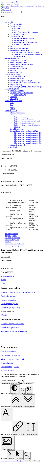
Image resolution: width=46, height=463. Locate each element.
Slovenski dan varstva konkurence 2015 (28, 143)
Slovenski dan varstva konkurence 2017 (28, 139)
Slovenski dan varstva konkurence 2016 (28, 141)
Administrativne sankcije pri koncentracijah (25, 83)
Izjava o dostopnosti (7, 461)
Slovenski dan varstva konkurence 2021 (28, 133)
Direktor (17, 28)
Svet (15, 30)
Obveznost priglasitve (17, 76)
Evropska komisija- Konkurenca (12, 324)
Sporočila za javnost (17, 129)
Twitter (3, 280)
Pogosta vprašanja (16, 72)
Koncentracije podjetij (13, 74)
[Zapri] (23, 380)
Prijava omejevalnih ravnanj (24, 119)
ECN (12, 103)
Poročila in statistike (17, 91)
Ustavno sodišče (6, 367)
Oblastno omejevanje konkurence (26, 42)
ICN (11, 105)
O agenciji (9, 22)
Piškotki (4, 315)
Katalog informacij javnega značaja (26, 52)
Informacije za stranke (17, 113)
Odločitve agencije (16, 66)
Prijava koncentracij (21, 117)
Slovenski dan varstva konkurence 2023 (24, 131)
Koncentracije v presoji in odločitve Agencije (26, 87)
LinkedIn (4, 284)
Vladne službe (21, 359)
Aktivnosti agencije (12, 89)
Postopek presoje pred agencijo (21, 81)
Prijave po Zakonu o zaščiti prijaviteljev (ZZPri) (18, 292)
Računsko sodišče (7, 371)
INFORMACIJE (11, 111)
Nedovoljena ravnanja (22, 44)
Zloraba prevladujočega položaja (21, 64)
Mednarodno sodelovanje (14, 101)
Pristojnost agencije (16, 36)
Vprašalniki (14, 147)
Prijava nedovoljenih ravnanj (24, 123)
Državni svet (16, 355)
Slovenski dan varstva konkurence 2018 (28, 137)
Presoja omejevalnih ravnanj (24, 38)
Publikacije (14, 99)
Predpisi (13, 46)
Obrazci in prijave (16, 115)
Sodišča (16, 367)
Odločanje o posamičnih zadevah (26, 32)
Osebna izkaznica (16, 24)
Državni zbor (5, 355)
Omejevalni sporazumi (18, 60)
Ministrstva (10, 359)
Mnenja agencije (20, 95)
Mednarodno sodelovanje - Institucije (14, 331)
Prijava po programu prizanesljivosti (27, 121)
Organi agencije (15, 26)
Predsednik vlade (7, 363)
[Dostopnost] (6, 10)
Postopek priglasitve (17, 78)
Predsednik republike (8, 351)
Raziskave (13, 97)
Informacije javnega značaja (19, 50)
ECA (12, 107)
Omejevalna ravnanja (12, 58)
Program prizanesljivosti (18, 62)
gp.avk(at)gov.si (8, 276)
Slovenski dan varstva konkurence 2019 (28, 135)
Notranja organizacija (17, 34)
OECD (12, 109)
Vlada (3, 359)
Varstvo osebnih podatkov (19, 48)
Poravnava (13, 70)
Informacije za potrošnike (19, 145)
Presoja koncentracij (21, 40)
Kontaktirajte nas (19, 461)
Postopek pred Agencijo (18, 68)
